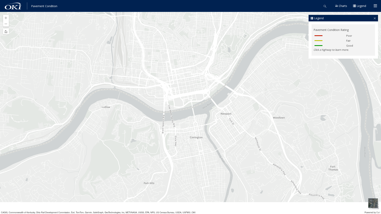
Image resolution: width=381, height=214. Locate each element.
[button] (326, 6)
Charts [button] (342, 6)
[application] (190, 107)
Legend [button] (361, 6)
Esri (378, 212)
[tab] (343, 18)
